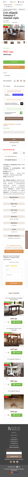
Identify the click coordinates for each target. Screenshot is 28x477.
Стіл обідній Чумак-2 (14, 391)
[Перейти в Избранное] (18, 2)
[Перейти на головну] (14, 2)
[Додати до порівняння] (7, 322)
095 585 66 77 (14, 439)
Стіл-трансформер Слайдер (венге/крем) (13, 298)
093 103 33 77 (14, 441)
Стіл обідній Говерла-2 (14, 359)
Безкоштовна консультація (26, 240)
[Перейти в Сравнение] (21, 2)
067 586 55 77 (14, 443)
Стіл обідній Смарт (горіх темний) (13, 329)
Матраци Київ (14, 474)
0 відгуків (14, 22)
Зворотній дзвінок (14, 447)
